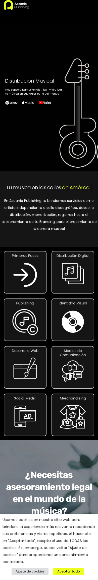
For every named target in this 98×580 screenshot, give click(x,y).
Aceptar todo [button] (68, 571)
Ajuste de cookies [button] (30, 571)
